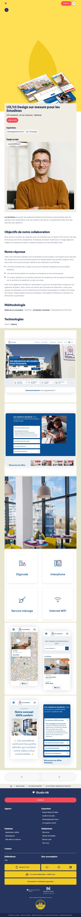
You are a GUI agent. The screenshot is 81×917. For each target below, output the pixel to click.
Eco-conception (49, 856)
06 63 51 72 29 (24, 867)
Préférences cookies (14, 915)
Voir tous (45, 843)
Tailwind (14, 324)
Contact (66, 3)
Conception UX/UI (49, 823)
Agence (8, 808)
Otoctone (45, 832)
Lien (6, 860)
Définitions (10, 856)
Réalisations (20, 786)
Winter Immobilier (49, 836)
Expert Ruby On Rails (50, 812)
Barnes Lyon (47, 839)
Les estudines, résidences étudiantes (58, 786)
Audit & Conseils (48, 816)
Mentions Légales (26, 915)
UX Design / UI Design (41, 310)
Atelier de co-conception (14, 310)
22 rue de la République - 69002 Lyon (42, 874)
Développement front (50, 819)
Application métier (12, 832)
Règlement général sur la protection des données (45, 915)
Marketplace (10, 836)
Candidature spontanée (40, 881)
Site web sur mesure (35, 786)
